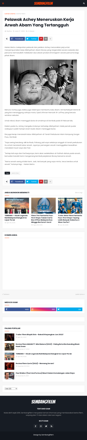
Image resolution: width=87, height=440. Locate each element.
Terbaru (6, 294)
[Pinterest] (41, 39)
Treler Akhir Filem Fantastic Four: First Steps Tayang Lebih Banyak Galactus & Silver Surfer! (70, 218)
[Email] (46, 39)
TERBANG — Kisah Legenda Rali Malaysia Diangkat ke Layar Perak (16, 217)
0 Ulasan (31, 31)
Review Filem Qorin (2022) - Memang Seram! (35, 363)
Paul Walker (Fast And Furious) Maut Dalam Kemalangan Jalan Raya (45, 373)
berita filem (21, 14)
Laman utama (10, 14)
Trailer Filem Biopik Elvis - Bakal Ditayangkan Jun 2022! (39, 334)
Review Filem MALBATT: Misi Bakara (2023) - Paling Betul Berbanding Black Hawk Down (48, 345)
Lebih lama (79, 294)
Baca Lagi (78, 193)
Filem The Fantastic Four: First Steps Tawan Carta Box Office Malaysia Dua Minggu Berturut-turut (42, 218)
